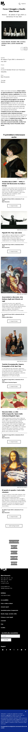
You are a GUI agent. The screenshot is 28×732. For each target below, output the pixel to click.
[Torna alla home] (3, 4)
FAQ (2, 624)
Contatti (3, 620)
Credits (3, 627)
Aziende (14, 552)
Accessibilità (4, 600)
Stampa (14, 547)
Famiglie (14, 558)
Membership (14, 541)
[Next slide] (25, 48)
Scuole (14, 563)
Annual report (5, 607)
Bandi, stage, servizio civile (9, 613)
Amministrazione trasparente (9, 610)
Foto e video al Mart (7, 603)
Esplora (23, 3)
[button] (19, 3)
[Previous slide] (22, 48)
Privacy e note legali (7, 617)
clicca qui (3, 723)
